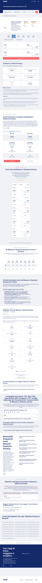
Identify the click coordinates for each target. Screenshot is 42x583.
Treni (8, 542)
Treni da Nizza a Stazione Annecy (21, 529)
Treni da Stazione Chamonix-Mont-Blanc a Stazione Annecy (26, 526)
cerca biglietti (12, 71)
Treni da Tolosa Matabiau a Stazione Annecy (10, 538)
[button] (25, 12)
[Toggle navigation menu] (38, 1)
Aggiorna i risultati (20, 180)
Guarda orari (12, 84)
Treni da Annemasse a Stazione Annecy (9, 533)
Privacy (36, 579)
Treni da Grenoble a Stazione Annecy (22, 536)
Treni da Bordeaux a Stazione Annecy (9, 529)
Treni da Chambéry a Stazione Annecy (22, 524)
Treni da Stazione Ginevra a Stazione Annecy (10, 526)
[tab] (9, 39)
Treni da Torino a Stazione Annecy (33, 526)
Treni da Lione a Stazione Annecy (33, 524)
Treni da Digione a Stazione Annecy (9, 536)
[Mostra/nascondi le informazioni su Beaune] (37, 497)
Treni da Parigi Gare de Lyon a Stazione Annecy (11, 531)
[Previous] (5, 261)
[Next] (37, 36)
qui (32, 242)
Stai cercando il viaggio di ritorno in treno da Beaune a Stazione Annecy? (11, 510)
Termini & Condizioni (29, 579)
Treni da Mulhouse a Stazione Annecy (34, 536)
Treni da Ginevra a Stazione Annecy (34, 522)
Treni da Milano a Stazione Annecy (8, 522)
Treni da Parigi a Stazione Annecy (21, 522)
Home (4, 542)
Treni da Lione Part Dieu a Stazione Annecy (23, 533)
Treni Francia (12, 542)
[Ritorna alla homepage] (5, 1)
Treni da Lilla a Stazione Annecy (33, 529)
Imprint (21, 579)
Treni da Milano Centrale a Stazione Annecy (10, 524)
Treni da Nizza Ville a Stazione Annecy (34, 533)
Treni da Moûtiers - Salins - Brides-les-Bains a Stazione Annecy (27, 531)
